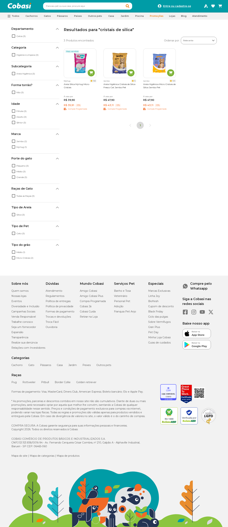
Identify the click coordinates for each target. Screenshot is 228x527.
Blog (183, 16)
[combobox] (87, 6)
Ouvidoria (51, 327)
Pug (14, 382)
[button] (127, 6)
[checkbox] (13, 36)
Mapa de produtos (68, 455)
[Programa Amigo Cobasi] (206, 6)
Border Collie (63, 382)
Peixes (86, 365)
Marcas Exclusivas (159, 290)
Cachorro (17, 365)
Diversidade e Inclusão (25, 306)
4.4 (174, 81)
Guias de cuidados (159, 342)
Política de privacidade (59, 306)
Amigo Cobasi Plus (91, 296)
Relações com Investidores (28, 347)
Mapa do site (19, 455)
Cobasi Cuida (88, 311)
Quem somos (19, 290)
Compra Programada (93, 301)
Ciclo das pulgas (158, 316)
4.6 (94, 81)
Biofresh (153, 301)
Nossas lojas (18, 296)
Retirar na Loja (89, 316)
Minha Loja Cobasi (159, 337)
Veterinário (120, 296)
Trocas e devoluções (58, 316)
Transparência (19, 337)
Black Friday (155, 311)
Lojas (172, 16)
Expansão (17, 332)
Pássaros (45, 365)
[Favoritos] (213, 6)
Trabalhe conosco (22, 321)
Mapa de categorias (42, 455)
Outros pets (103, 365)
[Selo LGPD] (209, 424)
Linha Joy (154, 296)
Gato (31, 365)
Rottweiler (28, 382)
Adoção (118, 306)
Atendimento (199, 16)
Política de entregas (58, 301)
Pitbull (45, 382)
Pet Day (153, 332)
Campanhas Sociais (23, 311)
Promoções (156, 16)
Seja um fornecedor (23, 327)
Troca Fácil (52, 321)
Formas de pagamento (60, 311)
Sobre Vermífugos (159, 321)
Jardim (72, 365)
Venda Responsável (23, 316)
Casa (60, 365)
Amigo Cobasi (88, 290)
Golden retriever (86, 382)
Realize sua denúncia (24, 342)
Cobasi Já (85, 306)
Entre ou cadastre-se (177, 6)
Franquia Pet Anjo (125, 311)
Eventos (16, 301)
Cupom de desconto (161, 306)
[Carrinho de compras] (220, 6)
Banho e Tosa (122, 290)
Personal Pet (122, 301)
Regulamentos (55, 296)
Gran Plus (154, 327)
